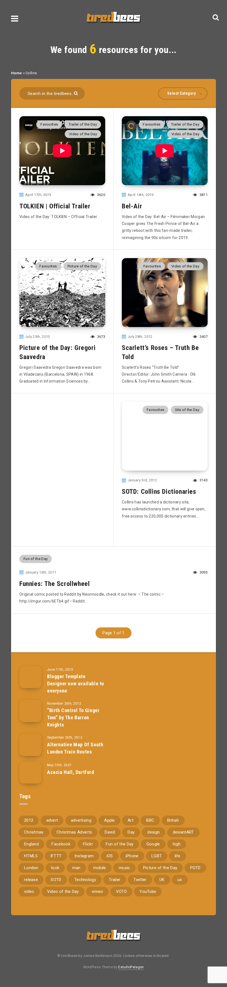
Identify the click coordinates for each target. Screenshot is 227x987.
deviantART (183, 832)
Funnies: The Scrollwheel (54, 584)
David (110, 832)
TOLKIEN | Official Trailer (55, 206)
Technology (85, 879)
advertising (81, 820)
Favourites (49, 124)
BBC (150, 820)
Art (130, 820)
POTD (195, 867)
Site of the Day (187, 410)
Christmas (34, 832)
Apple (109, 820)
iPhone (132, 855)
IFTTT (56, 855)
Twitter (140, 879)
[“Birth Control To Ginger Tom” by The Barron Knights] (30, 711)
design (153, 832)
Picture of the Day (82, 266)
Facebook (60, 844)
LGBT (156, 855)
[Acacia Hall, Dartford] (30, 773)
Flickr (88, 844)
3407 (203, 337)
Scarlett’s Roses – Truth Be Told (160, 352)
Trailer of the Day (83, 124)
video (29, 891)
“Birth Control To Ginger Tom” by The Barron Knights (73, 717)
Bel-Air (132, 206)
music (124, 867)
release (31, 879)
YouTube (148, 891)
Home (16, 73)
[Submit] (76, 93)
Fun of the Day (36, 559)
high (176, 844)
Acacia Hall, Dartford (70, 772)
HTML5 (31, 855)
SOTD (56, 879)
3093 (203, 572)
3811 (203, 195)
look (55, 867)
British (173, 820)
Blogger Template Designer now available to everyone (75, 683)
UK (162, 879)
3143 (203, 480)
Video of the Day (83, 134)
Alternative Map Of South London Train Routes (75, 748)
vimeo (97, 891)
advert (52, 820)
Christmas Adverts (74, 832)
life (177, 855)
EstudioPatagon (131, 967)
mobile (99, 867)
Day (131, 832)
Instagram (84, 855)
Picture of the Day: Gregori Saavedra (57, 352)
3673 (100, 337)
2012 (28, 820)
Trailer (114, 879)
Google (153, 844)
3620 (100, 195)
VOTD (121, 891)
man (76, 867)
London (31, 867)
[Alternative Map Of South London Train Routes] (30, 745)
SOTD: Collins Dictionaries (159, 491)
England (31, 844)
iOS (110, 855)
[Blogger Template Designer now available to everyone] (30, 677)
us (179, 879)
